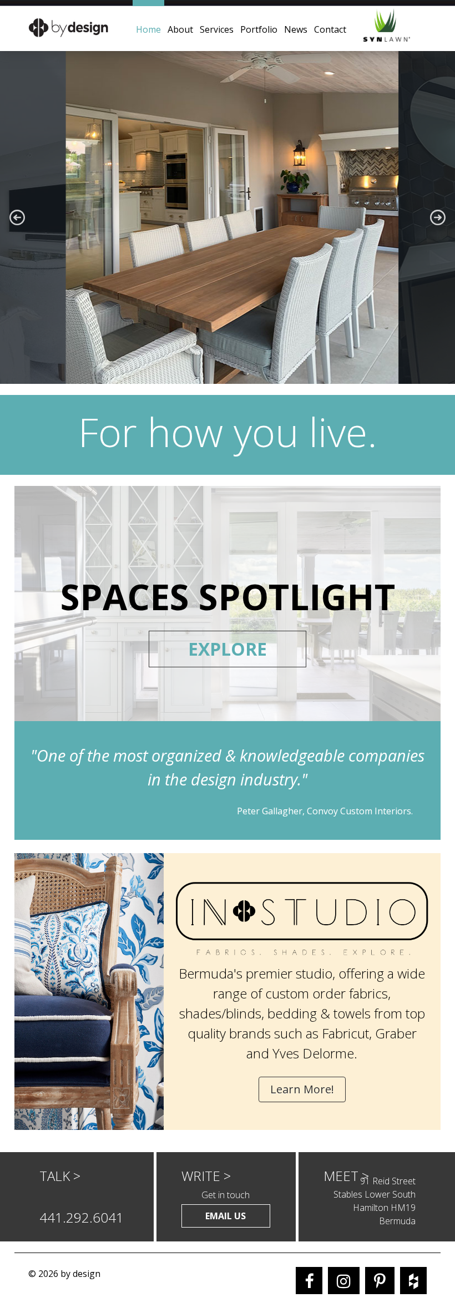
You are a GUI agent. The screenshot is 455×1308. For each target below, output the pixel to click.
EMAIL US (225, 1216)
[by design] (68, 26)
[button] (17, 217)
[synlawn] (397, 25)
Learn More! (302, 1089)
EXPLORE (227, 649)
